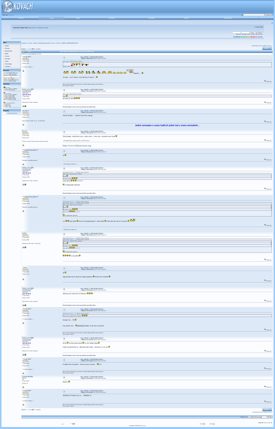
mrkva (24, 233)
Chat (6, 61)
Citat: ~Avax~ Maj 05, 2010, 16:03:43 (72, 61)
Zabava (35, 43)
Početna (21, 18)
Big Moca (25, 110)
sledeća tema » (267, 46)
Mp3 (6, 53)
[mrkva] (25, 247)
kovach (144, 425)
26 (34, 49)
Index (7, 46)
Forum (51, 18)
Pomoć (78, 18)
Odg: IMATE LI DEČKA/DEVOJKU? (91, 57)
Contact (7, 66)
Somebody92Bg (27, 376)
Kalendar (151, 18)
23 (29, 49)
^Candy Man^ (26, 57)
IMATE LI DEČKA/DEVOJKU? (70, 43)
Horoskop (8, 64)
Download (8, 51)
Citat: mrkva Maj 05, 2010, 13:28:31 (72, 94)
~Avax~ (24, 267)
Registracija (228, 18)
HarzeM (270, 422)
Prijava (186, 18)
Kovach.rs (24, 43)
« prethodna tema (256, 46)
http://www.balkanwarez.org (77, 145)
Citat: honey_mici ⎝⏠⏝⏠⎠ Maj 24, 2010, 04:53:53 (76, 313)
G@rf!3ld (58, 43)
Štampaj (266, 48)
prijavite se (34, 27)
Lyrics (7, 56)
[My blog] (25, 106)
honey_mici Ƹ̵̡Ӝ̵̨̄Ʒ (28, 89)
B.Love (24, 131)
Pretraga (112, 18)
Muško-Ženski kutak (44, 43)
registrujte (45, 27)
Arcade (12, 15)
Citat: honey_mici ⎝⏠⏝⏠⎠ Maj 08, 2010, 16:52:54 (76, 172)
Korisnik (6, 70)
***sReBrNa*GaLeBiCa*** (30, 150)
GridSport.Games (11, 113)
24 (30, 49)
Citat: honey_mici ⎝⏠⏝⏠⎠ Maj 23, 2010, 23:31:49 (76, 201)
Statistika (6, 84)
